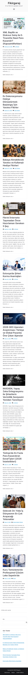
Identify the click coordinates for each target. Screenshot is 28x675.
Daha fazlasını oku (7, 74)
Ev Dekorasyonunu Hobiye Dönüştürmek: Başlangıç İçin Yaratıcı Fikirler (12, 102)
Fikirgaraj (14, 3)
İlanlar (14, 578)
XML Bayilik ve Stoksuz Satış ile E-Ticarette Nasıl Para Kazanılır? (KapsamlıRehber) (13, 38)
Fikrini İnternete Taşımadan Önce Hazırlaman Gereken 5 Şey (11, 656)
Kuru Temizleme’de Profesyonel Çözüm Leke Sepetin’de (13, 572)
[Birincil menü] (14, 9)
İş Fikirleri (17, 46)
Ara (3, 619)
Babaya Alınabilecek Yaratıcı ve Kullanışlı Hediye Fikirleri (13, 162)
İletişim (13, 672)
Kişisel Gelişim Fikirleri (18, 522)
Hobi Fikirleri (17, 110)
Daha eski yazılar (6, 610)
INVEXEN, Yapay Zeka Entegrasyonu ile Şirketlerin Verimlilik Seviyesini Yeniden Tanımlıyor (13, 394)
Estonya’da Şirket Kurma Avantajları (12, 661)
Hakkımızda (7, 672)
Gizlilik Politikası (20, 672)
